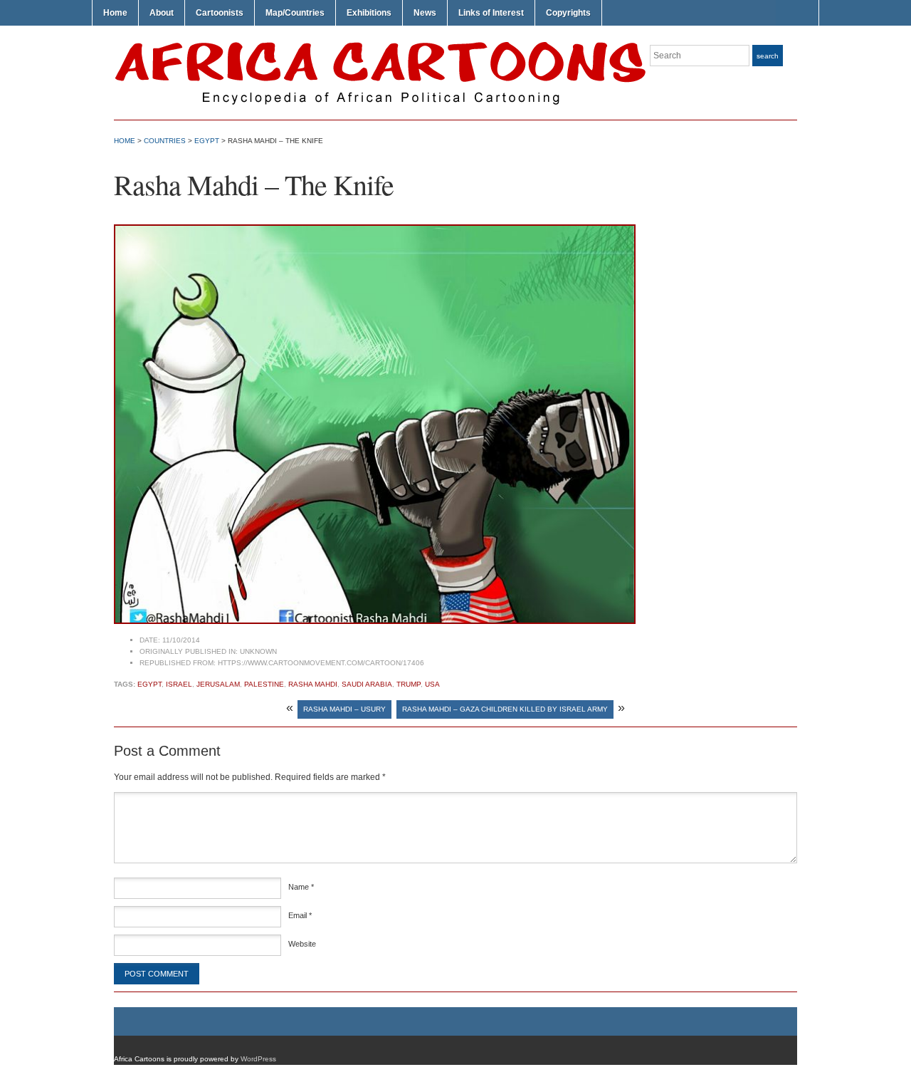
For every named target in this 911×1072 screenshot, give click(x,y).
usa (432, 684)
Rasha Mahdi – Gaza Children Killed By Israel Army (505, 709)
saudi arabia (367, 684)
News (425, 13)
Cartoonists (219, 13)
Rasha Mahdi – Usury (344, 709)
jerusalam (218, 684)
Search (768, 56)
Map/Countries (295, 13)
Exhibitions (369, 13)
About (161, 13)
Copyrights (568, 13)
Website (302, 944)
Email (300, 915)
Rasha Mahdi (312, 684)
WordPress (258, 1059)
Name (301, 887)
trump (408, 684)
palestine (264, 684)
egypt (149, 684)
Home (115, 13)
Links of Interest (491, 13)
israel (179, 684)
